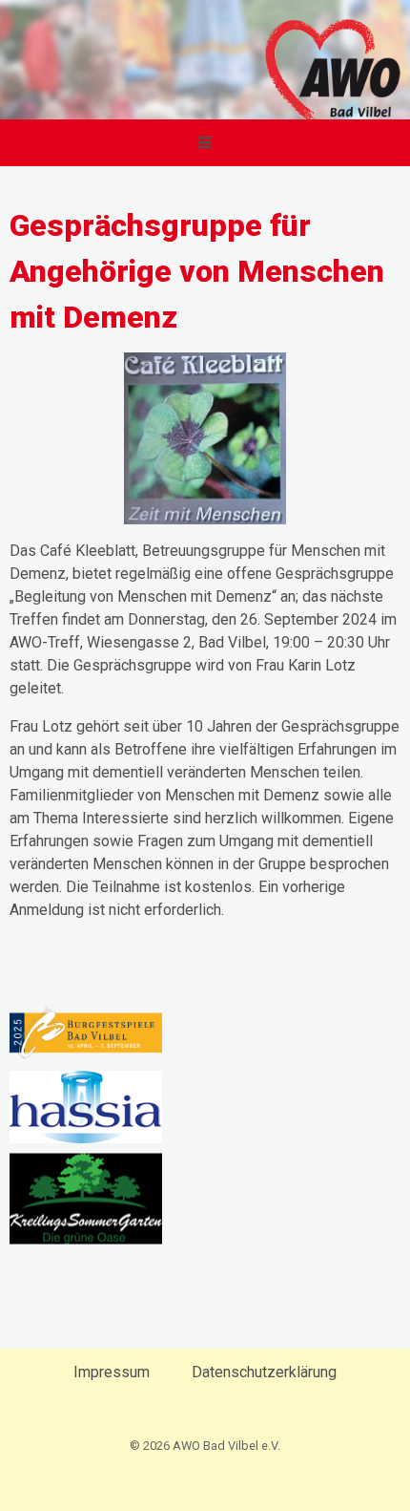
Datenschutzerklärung (264, 1372)
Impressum (111, 1372)
